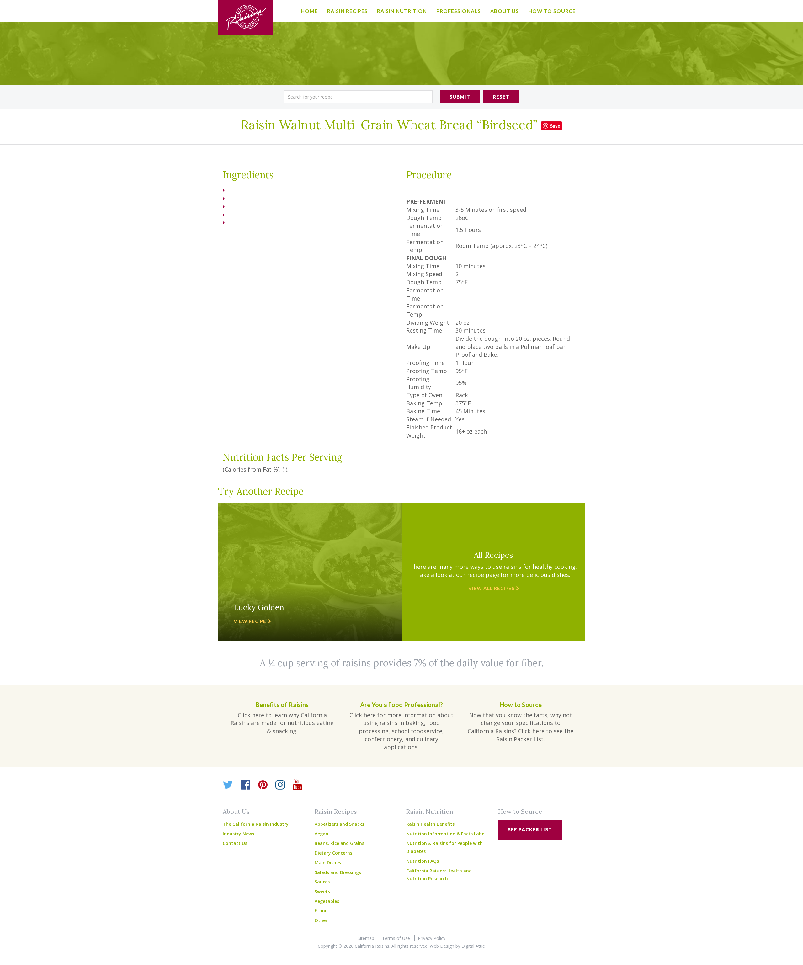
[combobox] (358, 96)
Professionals (458, 11)
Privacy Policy (431, 938)
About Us (504, 11)
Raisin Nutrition (402, 11)
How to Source (552, 11)
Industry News (238, 834)
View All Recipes (491, 588)
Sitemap (366, 938)
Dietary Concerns (333, 853)
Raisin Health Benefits (430, 824)
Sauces (322, 882)
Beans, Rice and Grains (339, 843)
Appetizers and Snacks (339, 824)
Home (309, 11)
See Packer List (530, 829)
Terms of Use (396, 938)
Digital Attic (473, 946)
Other (321, 920)
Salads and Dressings (338, 872)
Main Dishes (328, 863)
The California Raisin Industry (256, 824)
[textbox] (358, 97)
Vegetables (327, 901)
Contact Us (235, 843)
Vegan (321, 834)
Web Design (442, 946)
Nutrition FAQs (422, 861)
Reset (501, 96)
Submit (459, 96)
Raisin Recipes (347, 11)
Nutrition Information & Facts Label (446, 834)
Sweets (322, 891)
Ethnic (321, 911)
